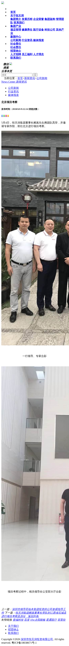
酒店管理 (15, 29)
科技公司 (50, 29)
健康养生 (27, 29)
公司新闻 (15, 40)
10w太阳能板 (37, 619)
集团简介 (15, 19)
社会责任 (15, 43)
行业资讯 (27, 40)
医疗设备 (38, 29)
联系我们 (19, 22)
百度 (26, 619)
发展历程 (27, 19)
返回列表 (32, 616)
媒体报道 (38, 40)
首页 (13, 12)
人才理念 (38, 54)
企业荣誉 (38, 19)
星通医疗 (51, 619)
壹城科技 (18, 619)
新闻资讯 (29, 78)
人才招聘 (15, 54)
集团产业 (15, 26)
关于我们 (13, 626)
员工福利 (27, 54)
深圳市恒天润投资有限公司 (37, 639)
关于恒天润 (17, 15)
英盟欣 (61, 619)
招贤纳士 (15, 50)
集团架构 (50, 19)
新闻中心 (15, 36)
